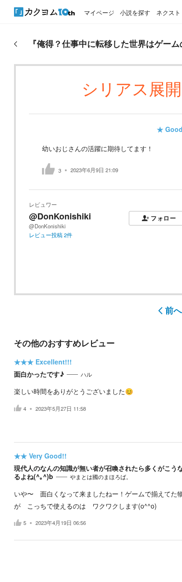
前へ (173, 310)
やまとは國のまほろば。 (101, 476)
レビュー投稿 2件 (50, 235)
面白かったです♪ (39, 373)
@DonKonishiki (60, 216)
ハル (86, 374)
